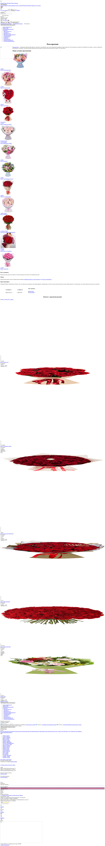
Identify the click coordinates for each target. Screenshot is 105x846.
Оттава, (4, 749)
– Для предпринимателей (8, 41)
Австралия (9, 755)
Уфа (76, 731)
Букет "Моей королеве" (5, 601)
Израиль (8, 736)
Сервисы (33, 5)
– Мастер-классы (7, 31)
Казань (16, 731)
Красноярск (25, 731)
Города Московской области (6, 732)
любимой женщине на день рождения (32, 279)
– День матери (6, 39)
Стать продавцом (4, 5)
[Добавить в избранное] (6, 366)
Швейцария (9, 742)
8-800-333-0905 (14, 761)
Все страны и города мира (5, 759)
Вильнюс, (5, 740)
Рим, (4, 754)
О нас (5, 3)
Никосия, (5, 748)
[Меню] (8, 20)
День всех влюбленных (47, 279)
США (10, 744)
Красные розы (16, 47)
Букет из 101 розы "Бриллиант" (7, 533)
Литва (8, 740)
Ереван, (4, 741)
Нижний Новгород (35, 731)
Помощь (29, 5)
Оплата (12, 3)
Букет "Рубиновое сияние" (6, 446)
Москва (3, 22)
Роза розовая (32, 292)
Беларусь (8, 746)
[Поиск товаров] (1, 20)
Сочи (69, 731)
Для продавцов (4, 4)
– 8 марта (5, 37)
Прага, (4, 752)
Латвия (6, 753)
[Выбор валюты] (1, 8)
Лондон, (4, 743)
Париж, (4, 750)
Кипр (8, 748)
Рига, (4, 753)
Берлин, (4, 737)
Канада (7, 749)
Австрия (7, 738)
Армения (8, 741)
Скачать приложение (4, 844)
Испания (8, 745)
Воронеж (7, 731)
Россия (8, 747)
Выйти (18, 10)
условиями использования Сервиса (49, 724)
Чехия (7, 752)
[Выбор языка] (1, 7)
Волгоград (2, 731)
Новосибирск (42, 731)
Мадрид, (4, 745)
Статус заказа (38, 5)
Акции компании (7, 27)
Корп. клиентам (19, 5)
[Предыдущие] (0, 270)
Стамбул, (5, 756)
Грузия (8, 757)
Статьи (5, 30)
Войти (13, 10)
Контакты (25, 5)
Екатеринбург (12, 731)
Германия (8, 737)
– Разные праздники (8, 40)
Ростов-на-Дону (54, 731)
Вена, (4, 738)
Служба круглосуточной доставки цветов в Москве (12, 795)
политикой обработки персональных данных (72, 724)
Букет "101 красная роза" (5, 646)
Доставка (9, 3)
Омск (46, 731)
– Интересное (7, 33)
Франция (8, 750)
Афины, (4, 735)
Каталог (2, 3)
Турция (8, 756)
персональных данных (30, 724)
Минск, (4, 746)
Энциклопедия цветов (8, 29)
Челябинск (79, 731)
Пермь (49, 731)
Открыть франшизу (12, 5)
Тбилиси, (5, 757)
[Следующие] (2, 270)
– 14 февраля (6, 36)
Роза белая (31, 291)
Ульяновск (73, 731)
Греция (7, 735)
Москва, (4, 747)
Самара (59, 731)
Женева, (4, 742)
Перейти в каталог (4, 701)
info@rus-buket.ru (4, 777)
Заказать (2, 366)
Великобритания (10, 743)
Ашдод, (4, 736)
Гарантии (16, 3)
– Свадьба (6, 32)
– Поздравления (7, 35)
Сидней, (4, 755)
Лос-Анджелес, (6, 744)
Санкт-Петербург (64, 731)
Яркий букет (3, 696)
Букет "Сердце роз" (4, 362)
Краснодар (20, 731)
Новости (5, 28)
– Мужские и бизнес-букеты (9, 34)
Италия (6, 754)
